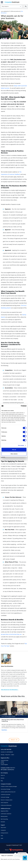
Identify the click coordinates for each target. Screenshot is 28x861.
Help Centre (3, 827)
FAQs (2, 835)
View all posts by (10, 689)
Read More (4, 730)
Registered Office (4, 811)
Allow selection (14, 453)
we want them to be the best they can (11, 634)
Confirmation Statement (6, 813)
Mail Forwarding (4, 819)
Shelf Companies (4, 802)
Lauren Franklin (11, 716)
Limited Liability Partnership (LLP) (8, 791)
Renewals (3, 821)
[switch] (25, 432)
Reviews (2, 778)
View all (12, 739)
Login (2, 838)
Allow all (14, 449)
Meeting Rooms (4, 816)
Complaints (3, 830)
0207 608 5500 (7, 749)
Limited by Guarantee (5, 794)
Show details (21, 445)
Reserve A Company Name (6, 800)
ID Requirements (4, 833)
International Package (5, 789)
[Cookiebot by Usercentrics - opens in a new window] (21, 406)
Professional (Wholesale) (6, 805)
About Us (3, 775)
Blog (2, 780)
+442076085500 (9, 752)
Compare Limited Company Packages (9, 786)
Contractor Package (5, 797)
